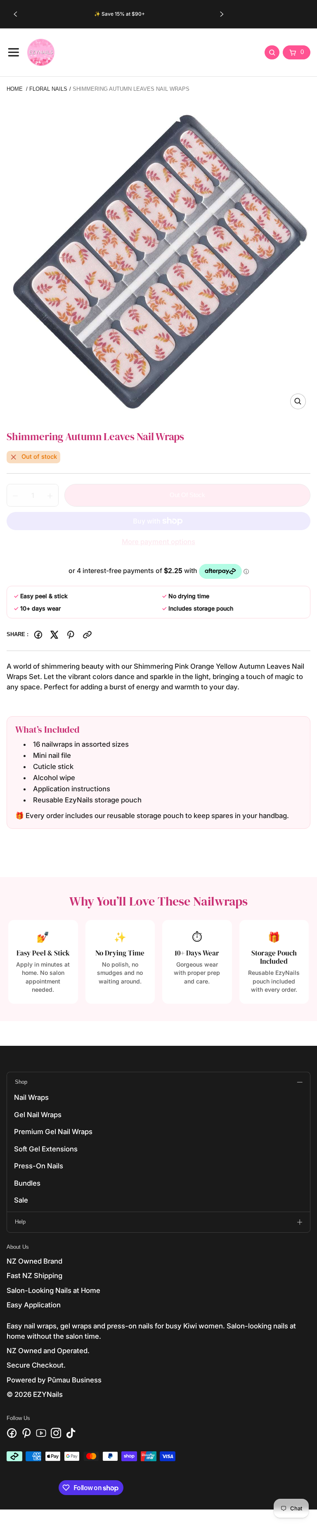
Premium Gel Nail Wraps (53, 1131)
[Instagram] (56, 1433)
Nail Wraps (31, 1097)
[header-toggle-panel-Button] (14, 52)
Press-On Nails (38, 1166)
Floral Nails (48, 89)
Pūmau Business (74, 1380)
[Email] (87, 634)
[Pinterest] (70, 634)
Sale (21, 1200)
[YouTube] (41, 1433)
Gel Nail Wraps (38, 1115)
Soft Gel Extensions (46, 1149)
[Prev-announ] (15, 14)
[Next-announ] (221, 14)
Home (15, 89)
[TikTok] (71, 1433)
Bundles (27, 1183)
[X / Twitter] (54, 634)
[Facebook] (38, 634)
